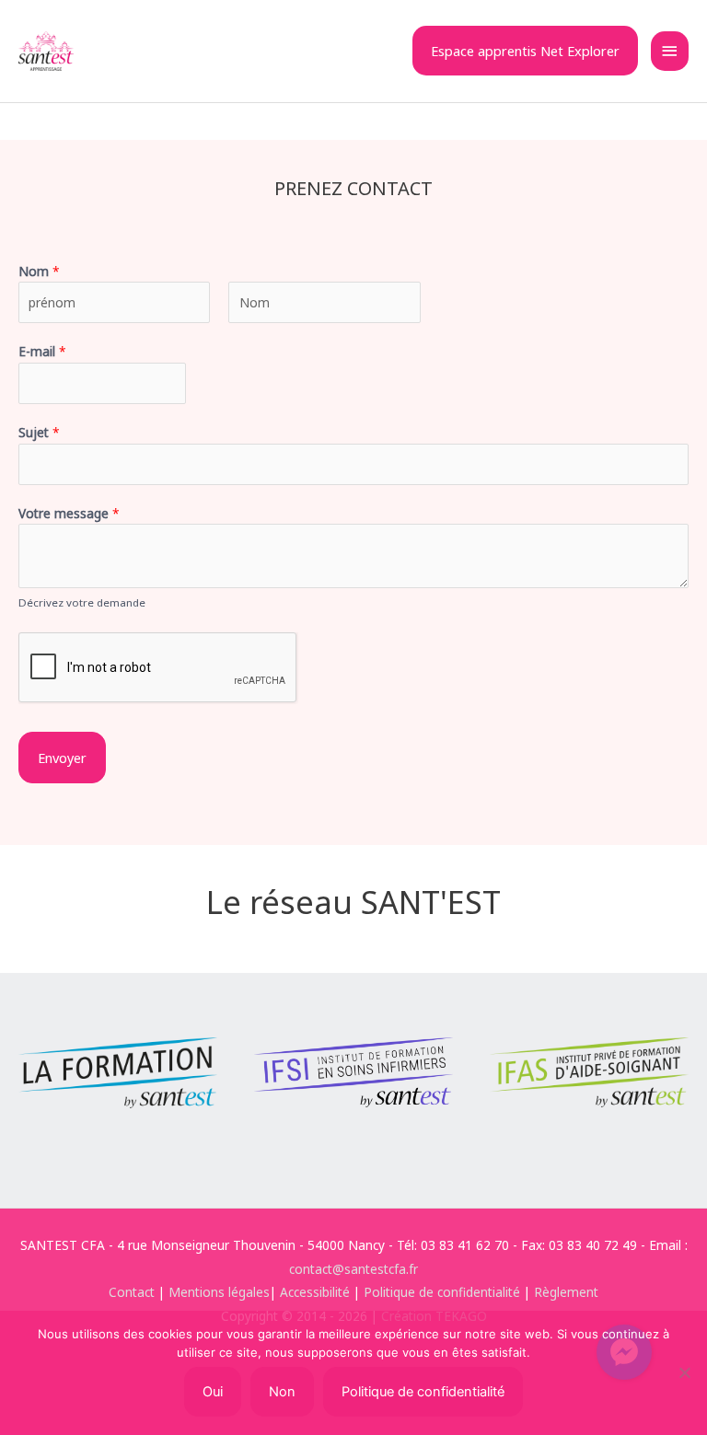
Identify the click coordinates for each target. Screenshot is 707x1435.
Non (282, 1391)
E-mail (42, 351)
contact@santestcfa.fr (353, 1269)
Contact (132, 1292)
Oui (213, 1391)
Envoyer (62, 757)
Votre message (69, 513)
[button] (525, 50)
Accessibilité (315, 1292)
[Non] (684, 1372)
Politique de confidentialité (442, 1292)
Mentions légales (219, 1292)
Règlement (566, 1292)
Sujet (39, 432)
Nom (39, 271)
